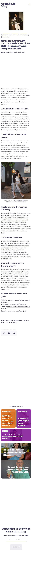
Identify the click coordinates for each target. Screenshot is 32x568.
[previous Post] (16, 469)
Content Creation (6, 34)
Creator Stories (15, 34)
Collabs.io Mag (8, 5)
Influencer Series (24, 34)
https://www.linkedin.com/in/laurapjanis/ (14, 311)
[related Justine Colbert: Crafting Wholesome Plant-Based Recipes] (16, 435)
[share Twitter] (3, 333)
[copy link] (14, 333)
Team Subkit (13, 52)
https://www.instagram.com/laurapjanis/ (13, 304)
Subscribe (16, 547)
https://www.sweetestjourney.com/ (19, 300)
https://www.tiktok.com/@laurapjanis (18, 306)
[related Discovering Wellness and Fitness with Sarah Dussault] (23, 418)
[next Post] (16, 451)
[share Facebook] (9, 333)
